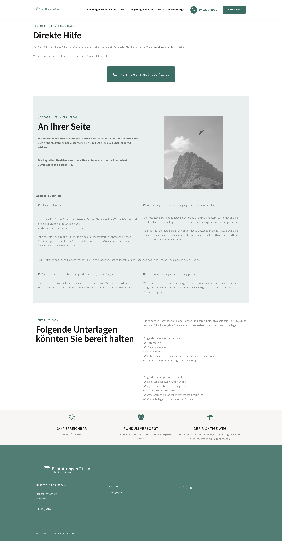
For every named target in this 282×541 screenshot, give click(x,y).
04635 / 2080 (208, 9)
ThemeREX (42, 533)
